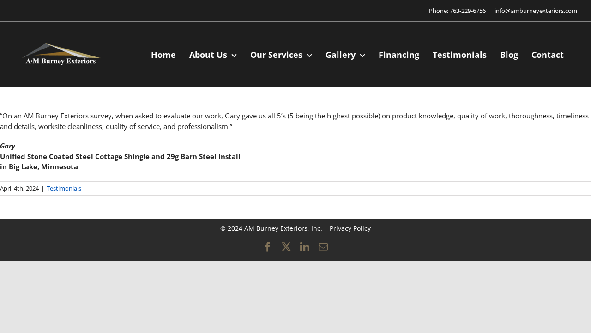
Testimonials (64, 188)
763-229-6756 (468, 10)
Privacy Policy (350, 228)
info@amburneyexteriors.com (536, 10)
